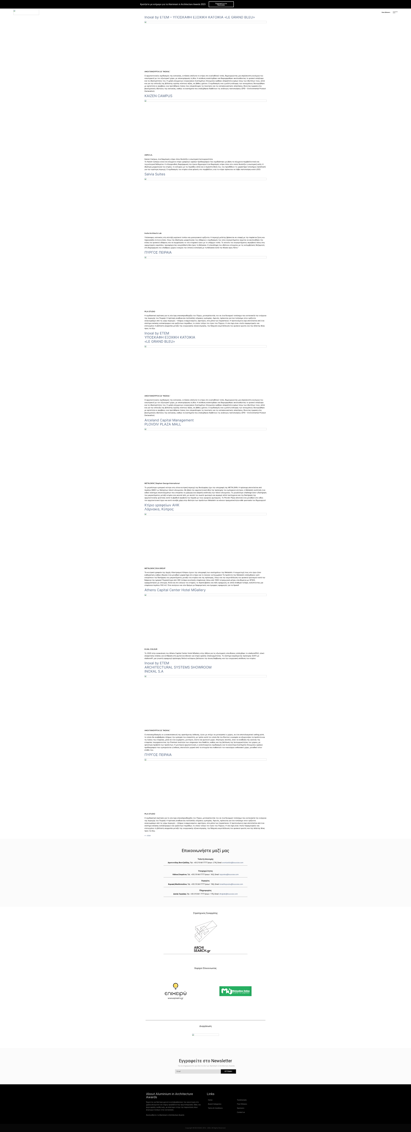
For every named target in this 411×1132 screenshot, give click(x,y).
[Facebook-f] (186, 1115)
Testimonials (242, 1100)
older (147, 835)
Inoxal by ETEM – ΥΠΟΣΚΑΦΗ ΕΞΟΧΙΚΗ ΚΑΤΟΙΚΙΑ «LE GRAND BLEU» (199, 17)
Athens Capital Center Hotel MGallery (175, 590)
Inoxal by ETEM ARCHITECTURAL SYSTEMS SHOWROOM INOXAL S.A (177, 667)
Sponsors (240, 1108)
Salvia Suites (154, 174)
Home (210, 1100)
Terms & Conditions (215, 1108)
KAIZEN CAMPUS (158, 96)
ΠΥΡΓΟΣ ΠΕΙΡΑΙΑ (158, 252)
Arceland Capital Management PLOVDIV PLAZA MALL (169, 422)
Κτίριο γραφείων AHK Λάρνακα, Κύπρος (161, 507)
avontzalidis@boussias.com (232, 863)
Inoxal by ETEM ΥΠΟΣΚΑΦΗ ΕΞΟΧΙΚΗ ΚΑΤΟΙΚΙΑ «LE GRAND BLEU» (169, 337)
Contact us (241, 1112)
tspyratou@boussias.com (229, 874)
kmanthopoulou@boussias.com (231, 884)
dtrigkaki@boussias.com (228, 894)
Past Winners (242, 1104)
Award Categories (214, 1104)
